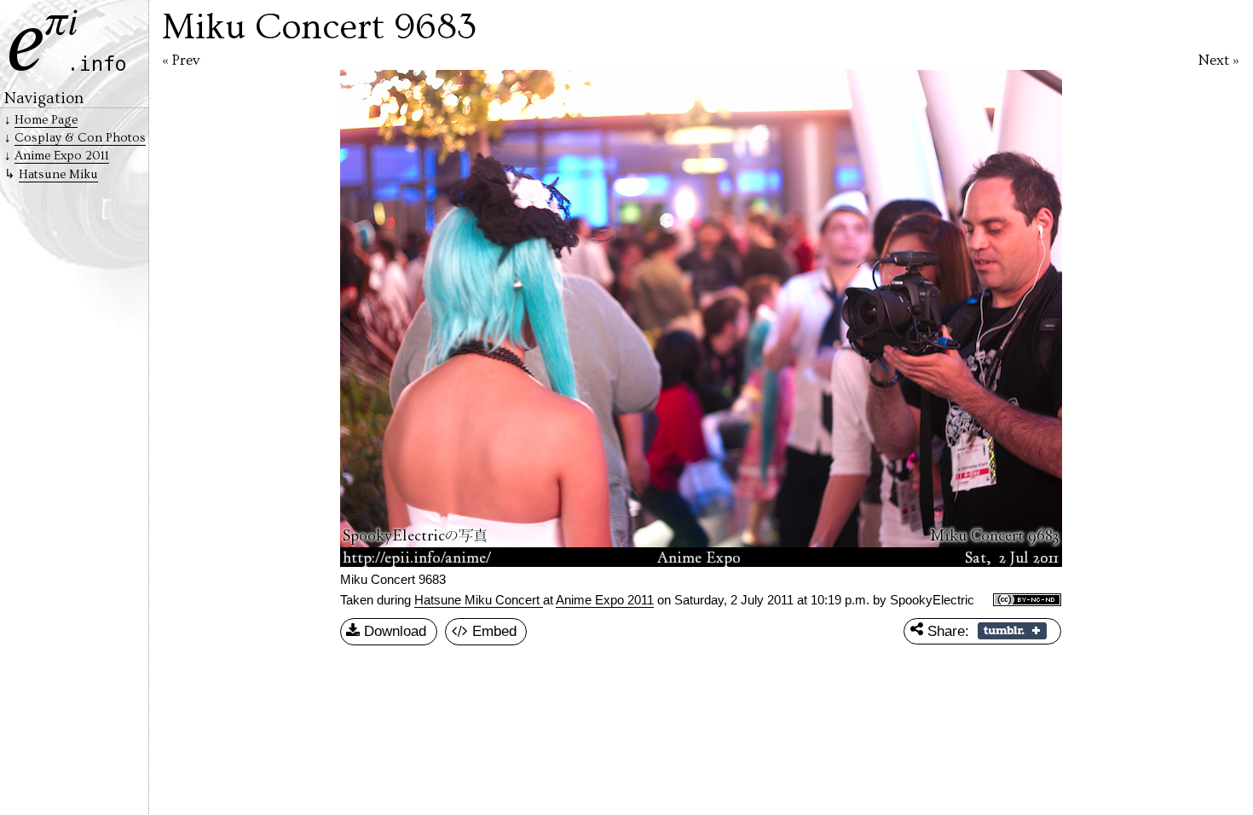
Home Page (46, 120)
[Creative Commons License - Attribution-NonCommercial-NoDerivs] (1027, 601)
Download (393, 630)
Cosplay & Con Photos (80, 137)
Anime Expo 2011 (605, 600)
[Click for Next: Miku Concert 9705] (980, 318)
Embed (492, 630)
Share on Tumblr (1012, 630)
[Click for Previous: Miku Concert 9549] (420, 318)
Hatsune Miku (58, 174)
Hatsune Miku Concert (478, 600)
